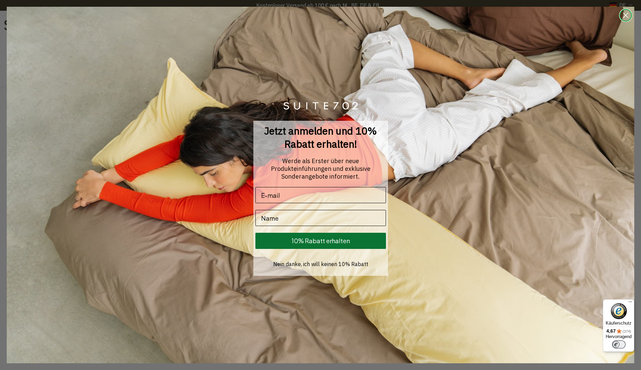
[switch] (619, 344)
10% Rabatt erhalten (320, 241)
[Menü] (630, 303)
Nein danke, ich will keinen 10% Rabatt (320, 264)
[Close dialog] (626, 15)
